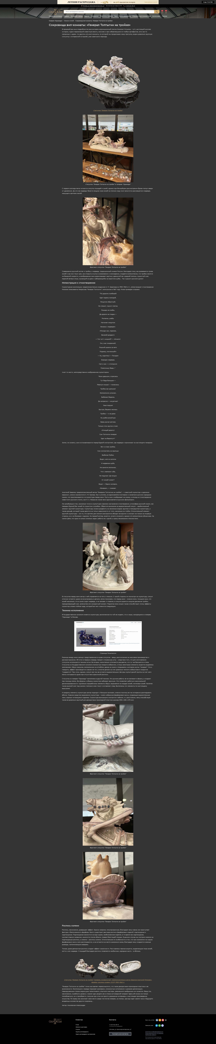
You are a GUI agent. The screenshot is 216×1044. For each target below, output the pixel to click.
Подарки (66, 16)
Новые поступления (55, 16)
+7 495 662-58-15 (114, 1024)
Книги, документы (125, 16)
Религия (86, 16)
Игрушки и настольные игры (141, 16)
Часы (116, 16)
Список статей (69, 20)
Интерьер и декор (77, 16)
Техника (164, 16)
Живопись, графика (106, 16)
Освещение (94, 16)
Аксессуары (156, 16)
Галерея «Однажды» (55, 20)
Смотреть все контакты (120, 1034)
